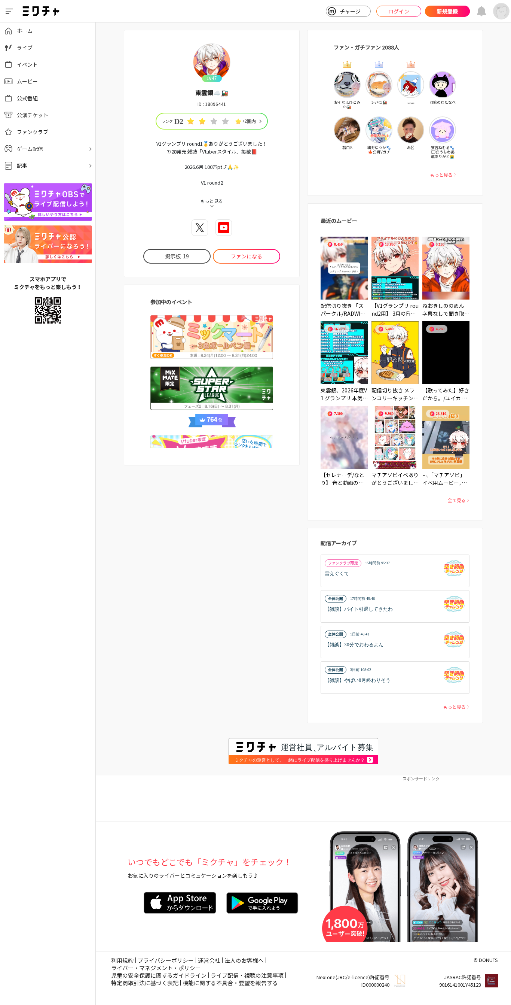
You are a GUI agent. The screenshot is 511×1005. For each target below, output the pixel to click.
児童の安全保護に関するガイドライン (158, 975)
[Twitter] (200, 228)
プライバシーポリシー (166, 960)
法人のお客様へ (244, 960)
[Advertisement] (303, 799)
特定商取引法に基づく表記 (144, 983)
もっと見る (441, 174)
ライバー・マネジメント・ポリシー (156, 968)
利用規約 (122, 960)
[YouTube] (224, 228)
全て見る (457, 500)
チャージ (350, 11)
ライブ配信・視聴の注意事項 (247, 975)
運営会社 (209, 960)
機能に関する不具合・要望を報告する (230, 983)
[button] (395, 571)
